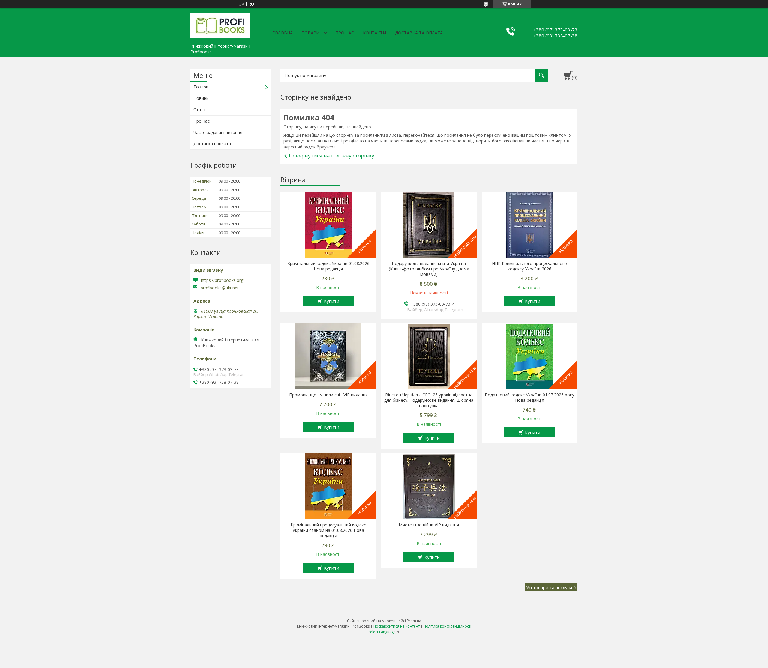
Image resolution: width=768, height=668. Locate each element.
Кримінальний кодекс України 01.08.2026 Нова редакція (328, 266)
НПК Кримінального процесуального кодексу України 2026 (529, 266)
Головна (282, 33)
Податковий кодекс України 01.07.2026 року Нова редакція (529, 397)
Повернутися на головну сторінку (331, 155)
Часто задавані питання (218, 132)
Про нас (344, 33)
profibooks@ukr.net (220, 288)
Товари (311, 33)
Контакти (374, 33)
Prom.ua (414, 620)
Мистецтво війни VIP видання (429, 525)
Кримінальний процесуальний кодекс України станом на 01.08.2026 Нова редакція (328, 530)
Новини (201, 98)
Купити (331, 301)
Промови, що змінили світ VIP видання (328, 395)
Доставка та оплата (419, 33)
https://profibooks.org (222, 280)
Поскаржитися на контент (397, 626)
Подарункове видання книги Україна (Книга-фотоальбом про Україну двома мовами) (429, 269)
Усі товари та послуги (549, 587)
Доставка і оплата (212, 143)
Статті (200, 109)
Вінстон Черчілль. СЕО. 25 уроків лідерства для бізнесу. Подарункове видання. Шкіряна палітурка (428, 400)
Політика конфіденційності (447, 626)
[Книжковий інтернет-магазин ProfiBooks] (220, 24)
